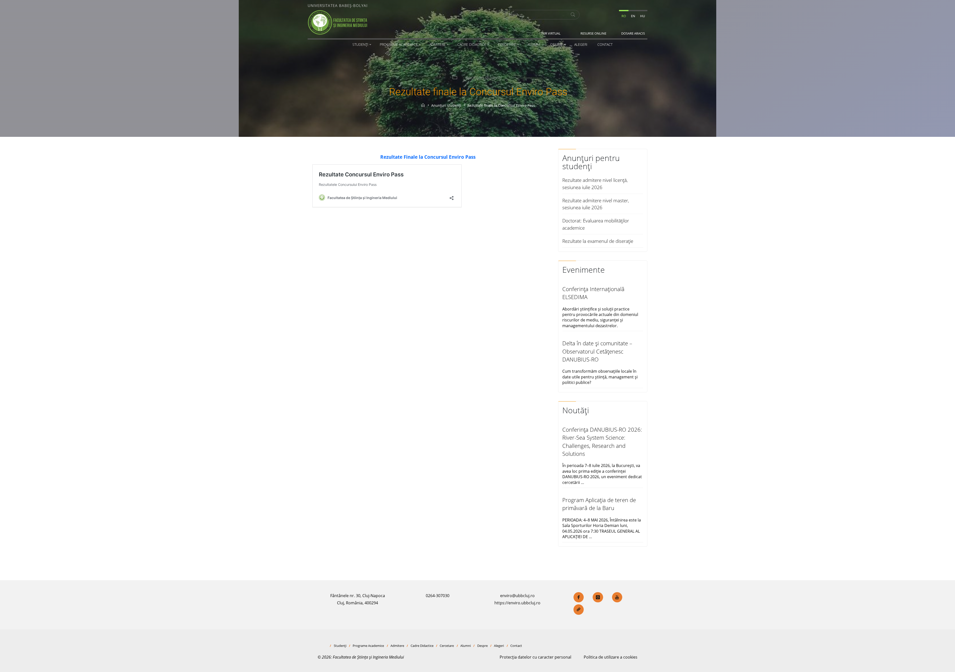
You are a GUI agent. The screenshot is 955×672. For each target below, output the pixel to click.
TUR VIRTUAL (551, 33)
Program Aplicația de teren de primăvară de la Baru (599, 504)
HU (642, 16)
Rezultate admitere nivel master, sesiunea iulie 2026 (595, 204)
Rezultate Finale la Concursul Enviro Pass (428, 157)
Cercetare (447, 645)
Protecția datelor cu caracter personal (535, 657)
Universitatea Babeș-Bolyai (338, 5)
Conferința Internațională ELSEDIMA (593, 293)
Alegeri (499, 645)
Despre (482, 645)
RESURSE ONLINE (593, 33)
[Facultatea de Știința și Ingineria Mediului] (337, 22)
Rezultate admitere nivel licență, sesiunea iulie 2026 (595, 184)
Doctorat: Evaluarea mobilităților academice (595, 224)
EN (633, 16)
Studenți (340, 645)
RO (623, 16)
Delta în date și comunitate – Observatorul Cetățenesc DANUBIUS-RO (597, 351)
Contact (516, 645)
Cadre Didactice (422, 645)
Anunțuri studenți (484, 78)
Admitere (397, 645)
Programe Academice (368, 645)
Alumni (465, 645)
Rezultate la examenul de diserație (597, 241)
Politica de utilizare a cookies (610, 657)
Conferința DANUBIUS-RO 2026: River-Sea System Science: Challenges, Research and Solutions (602, 441)
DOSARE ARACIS (633, 33)
